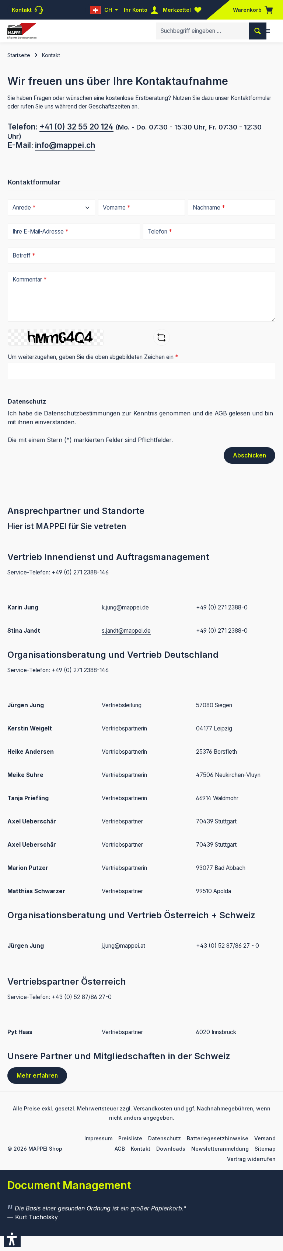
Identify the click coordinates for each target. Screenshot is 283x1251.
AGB (220, 413)
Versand (265, 1138)
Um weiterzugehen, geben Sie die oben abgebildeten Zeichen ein (93, 356)
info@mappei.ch (65, 145)
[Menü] (267, 31)
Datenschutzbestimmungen (82, 413)
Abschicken (249, 455)
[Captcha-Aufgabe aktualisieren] (161, 337)
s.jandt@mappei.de (126, 630)
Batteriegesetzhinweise (217, 1138)
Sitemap (265, 1148)
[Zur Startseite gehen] (21, 31)
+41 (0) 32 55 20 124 (76, 126)
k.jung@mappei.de (125, 607)
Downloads (170, 1148)
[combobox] (202, 31)
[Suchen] (257, 31)
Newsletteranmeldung (220, 1148)
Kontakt (140, 1148)
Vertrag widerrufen (251, 1159)
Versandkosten (152, 1108)
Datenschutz (164, 1138)
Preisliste (130, 1138)
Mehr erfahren (37, 1075)
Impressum (98, 1138)
